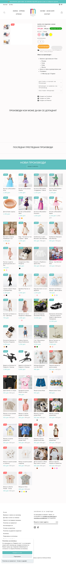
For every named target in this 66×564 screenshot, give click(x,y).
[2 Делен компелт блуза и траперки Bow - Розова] (4, 295)
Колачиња (6, 533)
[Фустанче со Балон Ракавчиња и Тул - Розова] (8, 243)
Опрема (22, 11)
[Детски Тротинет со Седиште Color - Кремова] (50, 347)
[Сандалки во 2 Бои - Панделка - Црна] (19, 268)
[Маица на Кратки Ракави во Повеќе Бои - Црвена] (52, 468)
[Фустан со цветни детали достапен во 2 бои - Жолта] (4, 270)
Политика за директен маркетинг (12, 530)
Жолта (50, 34)
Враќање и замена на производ (48, 87)
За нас (5, 512)
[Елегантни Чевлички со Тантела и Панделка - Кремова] (4, 347)
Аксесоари (50, 11)
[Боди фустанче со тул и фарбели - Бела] (35, 295)
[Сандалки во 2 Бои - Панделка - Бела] (22, 268)
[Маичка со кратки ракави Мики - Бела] (35, 420)
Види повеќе (33, 166)
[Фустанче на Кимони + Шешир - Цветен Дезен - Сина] (57, 295)
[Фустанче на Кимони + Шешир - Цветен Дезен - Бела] (50, 295)
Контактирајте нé (8, 525)
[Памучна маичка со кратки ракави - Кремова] (52, 372)
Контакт (5, 4)
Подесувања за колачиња (10, 536)
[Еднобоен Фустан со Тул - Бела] (22, 295)
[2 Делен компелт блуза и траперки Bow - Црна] (6, 295)
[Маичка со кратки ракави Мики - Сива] (37, 420)
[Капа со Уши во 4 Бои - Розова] (4, 135)
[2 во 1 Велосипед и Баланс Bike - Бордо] (35, 347)
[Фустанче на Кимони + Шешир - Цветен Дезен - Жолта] (52, 295)
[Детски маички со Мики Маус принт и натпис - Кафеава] (37, 468)
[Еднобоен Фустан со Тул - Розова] (19, 295)
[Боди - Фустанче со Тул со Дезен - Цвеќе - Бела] (22, 243)
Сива (46, 34)
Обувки (42, 11)
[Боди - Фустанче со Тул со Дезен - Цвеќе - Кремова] (19, 243)
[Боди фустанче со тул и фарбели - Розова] (37, 295)
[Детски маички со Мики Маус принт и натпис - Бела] (35, 468)
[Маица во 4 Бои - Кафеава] (19, 491)
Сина (43, 34)
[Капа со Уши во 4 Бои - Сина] (6, 135)
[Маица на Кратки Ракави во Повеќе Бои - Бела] (50, 468)
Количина (42, 38)
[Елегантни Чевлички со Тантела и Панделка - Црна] (6, 347)
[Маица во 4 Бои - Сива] (26, 491)
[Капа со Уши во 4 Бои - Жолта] (11, 135)
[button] (57, 46)
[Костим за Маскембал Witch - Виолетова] (19, 218)
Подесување (17, 556)
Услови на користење (9, 528)
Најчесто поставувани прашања (12, 520)
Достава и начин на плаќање (47, 82)
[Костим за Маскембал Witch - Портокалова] (22, 218)
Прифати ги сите (17, 552)
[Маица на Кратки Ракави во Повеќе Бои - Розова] (54, 468)
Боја (42, 31)
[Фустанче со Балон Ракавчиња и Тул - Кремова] (6, 243)
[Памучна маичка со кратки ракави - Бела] (50, 372)
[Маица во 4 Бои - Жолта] (24, 491)
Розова (39, 34)
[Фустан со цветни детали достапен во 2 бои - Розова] (6, 270)
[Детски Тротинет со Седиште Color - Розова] (52, 347)
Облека (15, 11)
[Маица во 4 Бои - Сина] (22, 491)
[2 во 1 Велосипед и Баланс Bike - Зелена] (37, 347)
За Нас (11, 4)
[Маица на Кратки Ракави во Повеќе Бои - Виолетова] (57, 468)
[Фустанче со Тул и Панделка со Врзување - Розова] (22, 320)
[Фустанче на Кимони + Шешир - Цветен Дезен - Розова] (54, 295)
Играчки (19, 14)
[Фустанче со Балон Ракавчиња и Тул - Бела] (4, 243)
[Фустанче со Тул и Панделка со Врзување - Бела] (19, 320)
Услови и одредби (22, 561)
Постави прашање (46, 90)
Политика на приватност (9, 561)
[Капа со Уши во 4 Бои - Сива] (8, 135)
